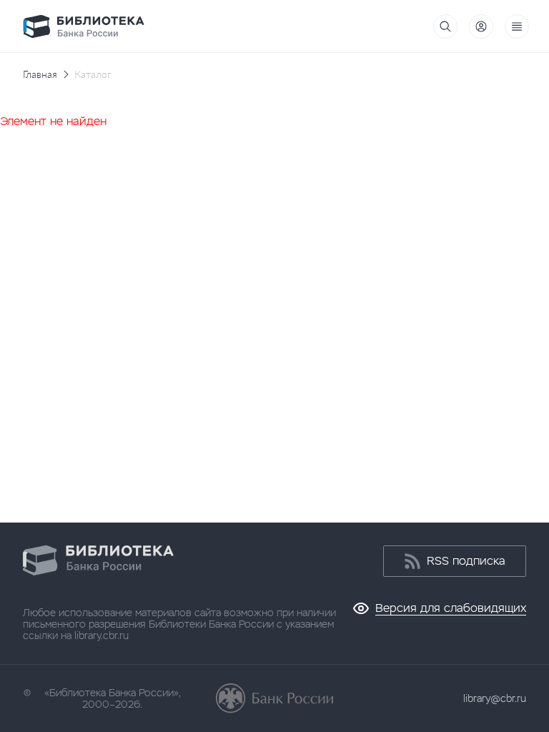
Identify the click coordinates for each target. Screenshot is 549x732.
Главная (40, 74)
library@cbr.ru (494, 698)
